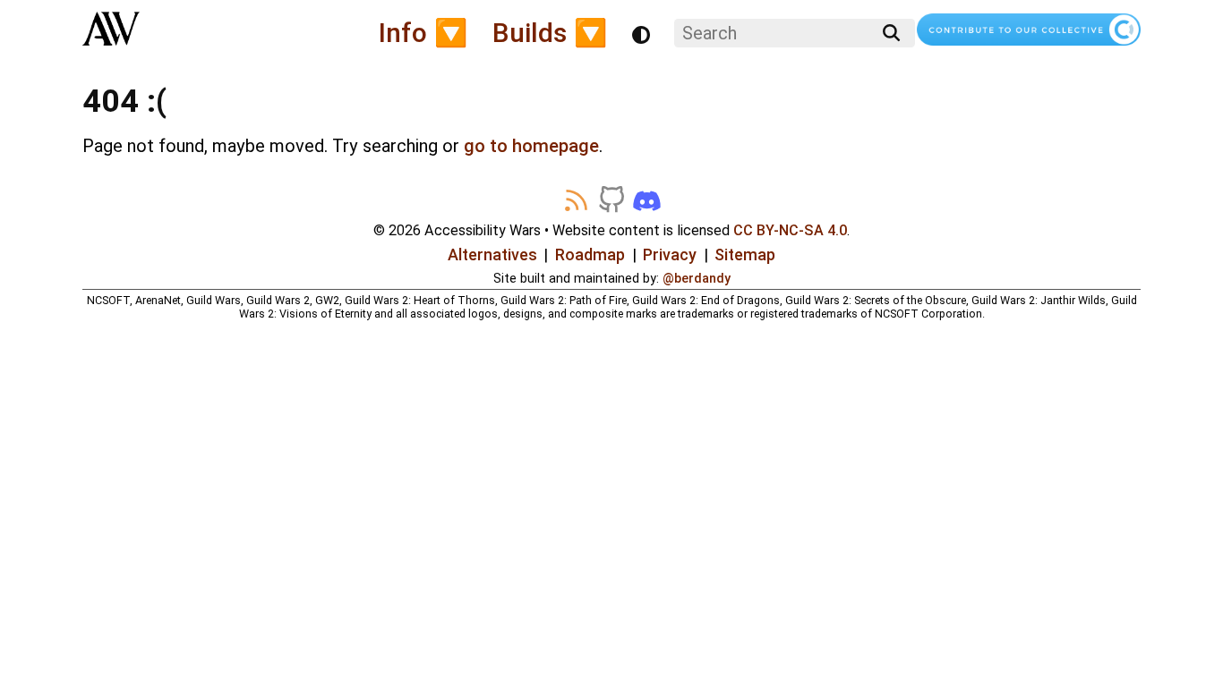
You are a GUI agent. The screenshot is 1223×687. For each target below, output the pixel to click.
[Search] (892, 33)
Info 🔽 (423, 32)
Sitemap (744, 254)
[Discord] (646, 200)
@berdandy (697, 278)
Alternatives (492, 254)
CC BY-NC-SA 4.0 (790, 230)
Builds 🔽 (550, 32)
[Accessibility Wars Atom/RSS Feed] (575, 200)
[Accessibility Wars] (111, 35)
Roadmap (590, 254)
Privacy (670, 254)
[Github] (611, 200)
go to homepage (531, 146)
